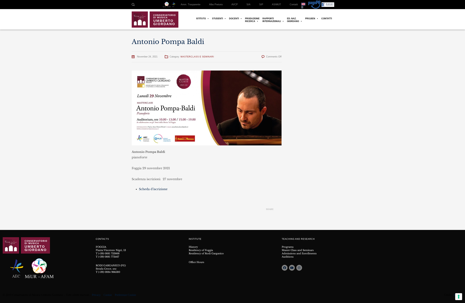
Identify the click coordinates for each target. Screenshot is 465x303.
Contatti (294, 4)
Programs (288, 246)
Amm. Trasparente (190, 4)
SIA (248, 4)
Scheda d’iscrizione (153, 189)
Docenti (234, 18)
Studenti (217, 18)
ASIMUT (276, 4)
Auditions (288, 256)
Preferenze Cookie (125, 294)
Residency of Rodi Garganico (206, 253)
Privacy (96, 294)
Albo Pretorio (216, 4)
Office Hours (196, 262)
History (193, 246)
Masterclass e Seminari (197, 56)
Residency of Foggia (201, 250)
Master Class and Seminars (298, 250)
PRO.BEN (310, 18)
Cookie (108, 294)
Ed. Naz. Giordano (293, 18)
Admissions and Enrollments (299, 253)
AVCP (234, 4)
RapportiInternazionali (271, 18)
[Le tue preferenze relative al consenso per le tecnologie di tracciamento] (458, 296)
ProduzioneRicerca (252, 18)
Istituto (201, 18)
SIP (261, 4)
